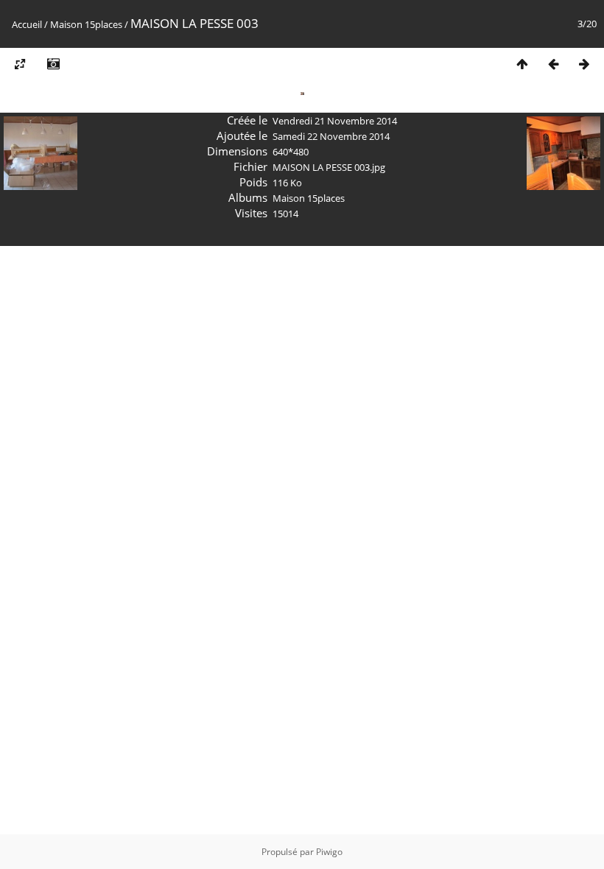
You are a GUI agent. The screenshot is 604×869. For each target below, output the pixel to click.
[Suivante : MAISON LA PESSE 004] (584, 63)
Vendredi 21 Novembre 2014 (335, 120)
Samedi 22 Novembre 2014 (331, 136)
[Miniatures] (522, 63)
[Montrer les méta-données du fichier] (53, 63)
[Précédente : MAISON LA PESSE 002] (553, 63)
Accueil (27, 24)
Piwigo (329, 851)
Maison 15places (86, 24)
